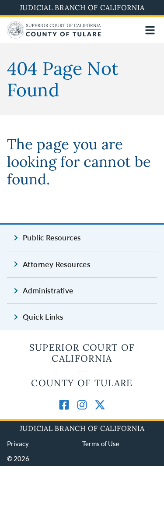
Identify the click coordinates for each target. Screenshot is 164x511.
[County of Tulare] (54, 36)
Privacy (18, 444)
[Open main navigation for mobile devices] (150, 30)
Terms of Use (100, 444)
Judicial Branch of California (82, 7)
